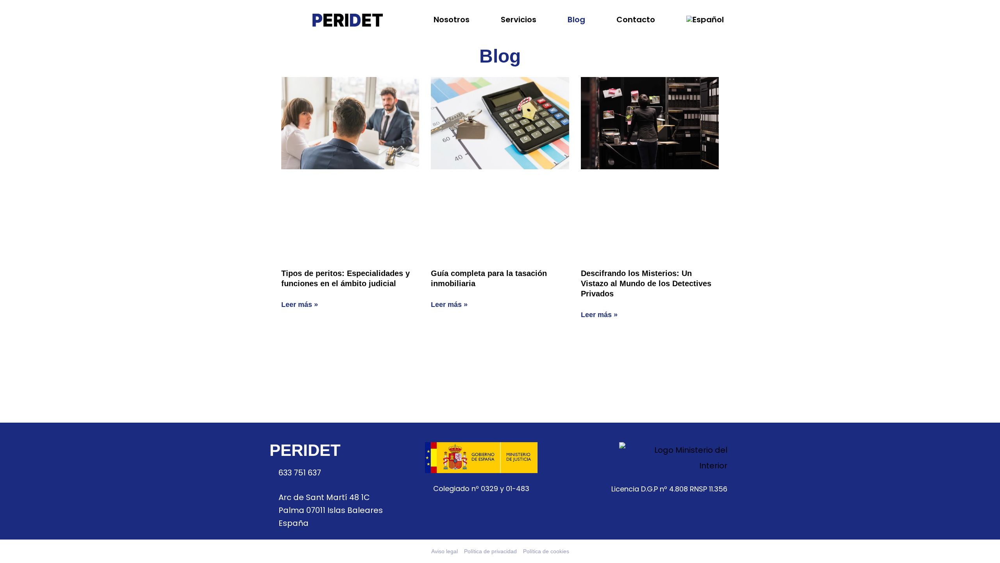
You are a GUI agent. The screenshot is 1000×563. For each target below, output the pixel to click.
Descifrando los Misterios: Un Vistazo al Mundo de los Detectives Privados (646, 283)
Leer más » (299, 304)
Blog (576, 19)
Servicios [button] (518, 19)
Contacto (635, 19)
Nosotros (452, 19)
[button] (706, 19)
